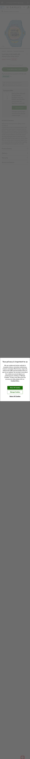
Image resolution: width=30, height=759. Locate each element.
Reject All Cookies (15, 396)
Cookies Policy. (15, 381)
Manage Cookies (15, 392)
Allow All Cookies (15, 387)
